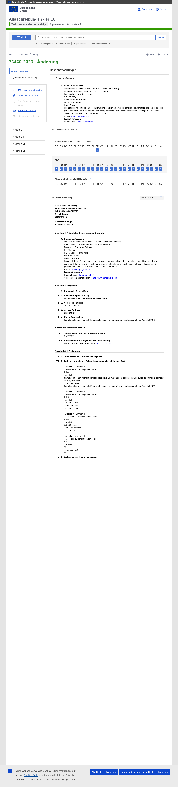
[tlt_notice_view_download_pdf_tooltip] (56, 169)
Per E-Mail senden (27, 110)
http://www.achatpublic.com (105, 278)
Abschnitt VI (19, 144)
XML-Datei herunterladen (30, 90)
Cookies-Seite (31, 775)
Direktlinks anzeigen (28, 95)
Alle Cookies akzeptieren (104, 772)
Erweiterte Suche (63, 44)
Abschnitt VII (19, 151)
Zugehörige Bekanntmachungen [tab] (25, 77)
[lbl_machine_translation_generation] (90, 179)
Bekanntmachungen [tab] (19, 71)
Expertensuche (80, 44)
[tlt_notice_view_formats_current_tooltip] (161, 197)
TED (11, 54)
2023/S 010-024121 (106, 343)
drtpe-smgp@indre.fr (80, 116)
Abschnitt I (18, 130)
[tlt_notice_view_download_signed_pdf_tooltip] (97, 150)
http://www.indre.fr (85, 122)
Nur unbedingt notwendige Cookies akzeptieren (144, 772)
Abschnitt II (18, 137)
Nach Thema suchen (99, 44)
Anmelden (147, 9)
